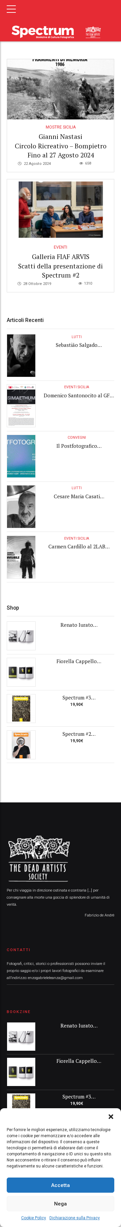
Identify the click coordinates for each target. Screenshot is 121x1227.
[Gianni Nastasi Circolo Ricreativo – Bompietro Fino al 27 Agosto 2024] (60, 89)
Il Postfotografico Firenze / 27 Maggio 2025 (76, 449)
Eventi (60, 247)
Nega (60, 1204)
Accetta (60, 1185)
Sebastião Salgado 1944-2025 (76, 348)
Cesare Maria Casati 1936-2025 (77, 500)
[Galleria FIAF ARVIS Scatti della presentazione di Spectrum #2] (60, 209)
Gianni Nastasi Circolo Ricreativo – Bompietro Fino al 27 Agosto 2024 (61, 145)
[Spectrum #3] (21, 708)
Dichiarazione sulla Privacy (74, 1218)
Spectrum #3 (77, 697)
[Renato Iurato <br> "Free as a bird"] (21, 635)
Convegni (77, 437)
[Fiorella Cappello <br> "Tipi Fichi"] (21, 672)
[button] (111, 1116)
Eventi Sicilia (76, 387)
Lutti (77, 337)
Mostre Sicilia (61, 127)
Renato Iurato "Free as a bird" (76, 628)
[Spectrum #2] (21, 744)
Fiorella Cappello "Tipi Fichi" (76, 665)
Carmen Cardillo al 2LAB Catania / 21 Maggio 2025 (77, 550)
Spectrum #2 (77, 733)
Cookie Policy (33, 1218)
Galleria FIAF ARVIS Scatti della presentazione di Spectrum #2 (60, 266)
